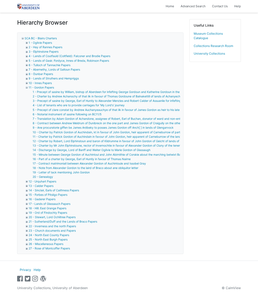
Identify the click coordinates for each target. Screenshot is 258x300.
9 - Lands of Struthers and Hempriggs (54, 78)
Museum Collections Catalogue (208, 36)
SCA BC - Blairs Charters (41, 38)
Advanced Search (193, 6)
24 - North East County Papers (49, 235)
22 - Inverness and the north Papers (52, 226)
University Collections (209, 53)
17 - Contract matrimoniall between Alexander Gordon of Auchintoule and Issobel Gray (89, 163)
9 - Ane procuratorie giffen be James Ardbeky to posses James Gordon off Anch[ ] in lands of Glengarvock (103, 127)
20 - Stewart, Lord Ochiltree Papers (52, 217)
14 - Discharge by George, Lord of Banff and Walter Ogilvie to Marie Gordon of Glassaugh (91, 150)
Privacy (25, 270)
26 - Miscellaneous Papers (46, 244)
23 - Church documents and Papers (52, 230)
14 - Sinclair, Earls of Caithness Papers (54, 190)
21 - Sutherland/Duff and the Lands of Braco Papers (63, 221)
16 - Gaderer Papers (42, 199)
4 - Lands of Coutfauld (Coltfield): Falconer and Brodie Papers (69, 56)
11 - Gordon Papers (41, 87)
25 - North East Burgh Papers (48, 239)
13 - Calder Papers (41, 186)
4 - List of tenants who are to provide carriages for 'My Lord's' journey (79, 105)
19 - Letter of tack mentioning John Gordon (61, 172)
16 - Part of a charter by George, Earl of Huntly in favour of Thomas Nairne (82, 159)
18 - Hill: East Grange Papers (47, 208)
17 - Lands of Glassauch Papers (49, 203)
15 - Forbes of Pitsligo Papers (48, 194)
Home (170, 6)
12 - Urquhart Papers (42, 181)
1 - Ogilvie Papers (40, 42)
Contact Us (220, 6)
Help (237, 6)
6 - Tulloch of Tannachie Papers (49, 65)
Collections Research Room (213, 46)
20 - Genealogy (43, 176)
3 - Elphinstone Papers (43, 51)
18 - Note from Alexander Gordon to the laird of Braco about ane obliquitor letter (85, 168)
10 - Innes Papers (40, 83)
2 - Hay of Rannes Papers (45, 47)
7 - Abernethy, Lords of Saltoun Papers (54, 69)
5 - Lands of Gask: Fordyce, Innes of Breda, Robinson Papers (69, 60)
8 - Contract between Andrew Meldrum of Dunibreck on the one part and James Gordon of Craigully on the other (107, 123)
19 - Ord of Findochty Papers (48, 212)
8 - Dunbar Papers (41, 74)
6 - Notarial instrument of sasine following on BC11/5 (67, 114)
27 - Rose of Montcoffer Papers (49, 248)
